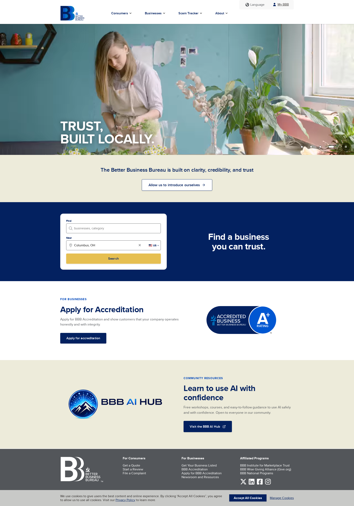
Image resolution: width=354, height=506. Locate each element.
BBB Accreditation (195, 469)
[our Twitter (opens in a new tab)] (243, 483)
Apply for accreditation (83, 338)
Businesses (153, 13)
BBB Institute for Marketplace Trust (265, 465)
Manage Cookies (282, 498)
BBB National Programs (256, 473)
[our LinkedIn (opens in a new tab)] (251, 483)
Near (69, 238)
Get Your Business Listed (199, 465)
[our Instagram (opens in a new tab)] (268, 483)
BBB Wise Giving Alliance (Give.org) (265, 469)
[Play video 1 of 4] (301, 146)
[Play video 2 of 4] (311, 146)
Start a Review (133, 469)
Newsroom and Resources (200, 477)
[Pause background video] (346, 147)
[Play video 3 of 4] (320, 146)
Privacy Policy (125, 500)
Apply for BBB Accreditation (202, 473)
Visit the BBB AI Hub (205, 426)
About (219, 13)
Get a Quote (131, 465)
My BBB (283, 4)
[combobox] (115, 228)
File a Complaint (134, 473)
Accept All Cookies (248, 498)
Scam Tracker (188, 13)
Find (68, 221)
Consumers (119, 13)
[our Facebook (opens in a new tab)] (259, 483)
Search (113, 258)
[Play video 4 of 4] (331, 146)
